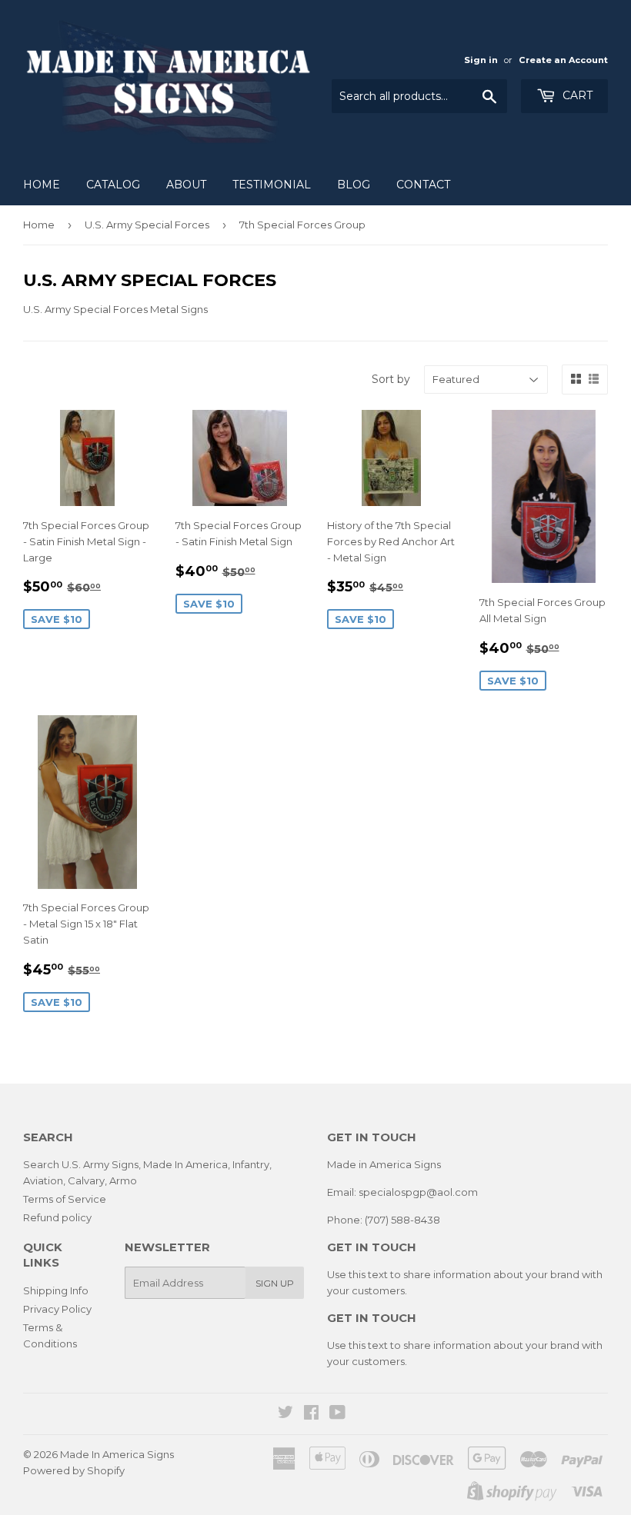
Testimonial (271, 184)
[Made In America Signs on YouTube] (337, 1414)
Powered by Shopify (74, 1470)
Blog (353, 184)
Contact (423, 184)
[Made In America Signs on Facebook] (311, 1414)
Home (41, 184)
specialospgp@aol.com (418, 1192)
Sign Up (274, 1283)
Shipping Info (55, 1290)
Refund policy (57, 1217)
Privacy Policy (57, 1309)
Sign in (481, 60)
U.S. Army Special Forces (147, 224)
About (186, 184)
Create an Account (563, 60)
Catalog (113, 184)
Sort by (391, 379)
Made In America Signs (117, 1454)
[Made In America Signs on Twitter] (285, 1414)
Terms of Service (64, 1199)
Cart (576, 95)
